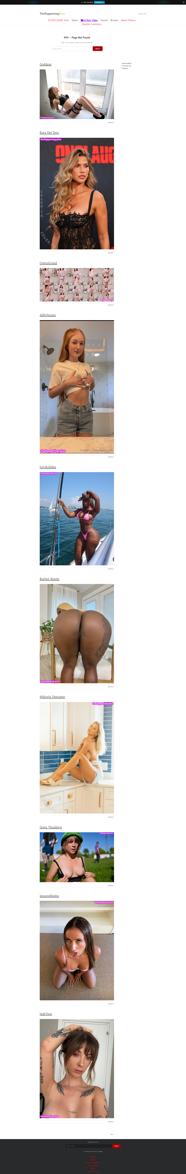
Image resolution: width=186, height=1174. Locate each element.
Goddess (45, 64)
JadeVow (46, 1014)
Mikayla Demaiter (52, 697)
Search (97, 49)
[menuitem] (58, 20)
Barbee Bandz (49, 579)
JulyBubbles (48, 467)
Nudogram (125, 68)
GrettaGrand (48, 263)
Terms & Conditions (93, 1163)
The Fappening (126, 66)
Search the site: (93, 1142)
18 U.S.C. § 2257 (93, 1171)
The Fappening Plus (88, 1151)
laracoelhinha (49, 896)
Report (93, 1160)
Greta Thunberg (51, 827)
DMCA (93, 1168)
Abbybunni (48, 315)
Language (100, 1151)
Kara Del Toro (49, 133)
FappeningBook (126, 63)
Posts (95, 1151)
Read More (110, 122)
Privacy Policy (93, 1165)
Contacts (93, 1157)
